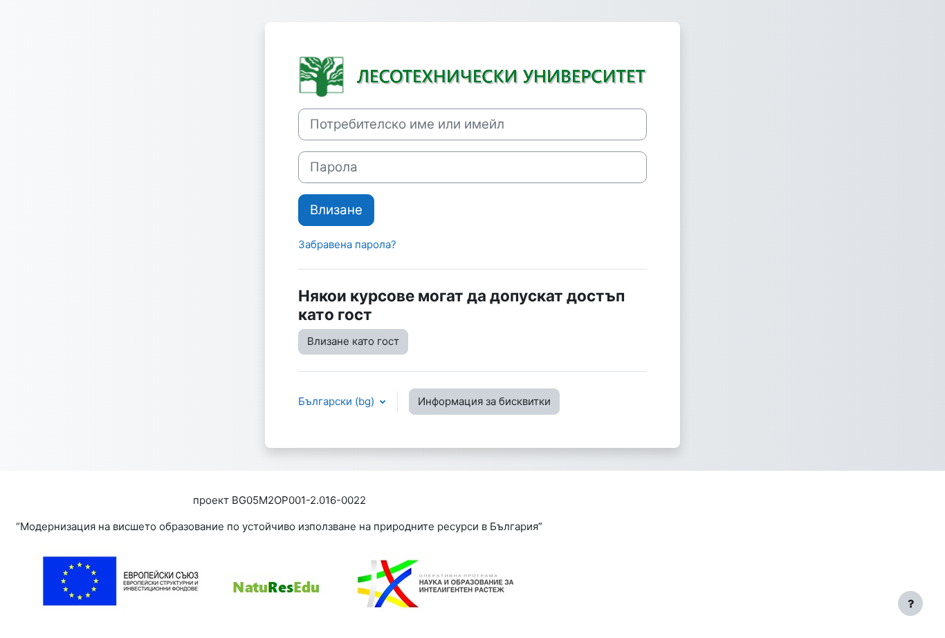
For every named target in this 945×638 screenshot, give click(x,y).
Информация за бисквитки (484, 401)
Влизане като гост (353, 341)
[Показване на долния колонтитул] (910, 603)
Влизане (336, 210)
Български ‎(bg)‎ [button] (337, 401)
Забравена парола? (347, 244)
